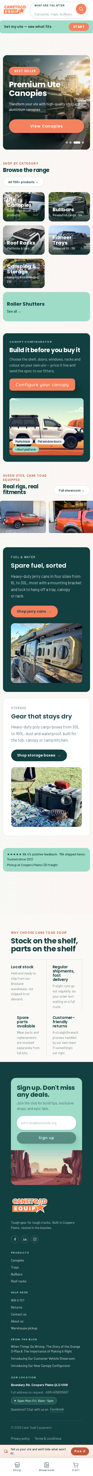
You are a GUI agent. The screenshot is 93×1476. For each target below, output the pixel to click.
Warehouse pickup (24, 1328)
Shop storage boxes (39, 755)
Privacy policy (20, 1438)
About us (17, 1321)
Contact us (19, 1314)
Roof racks (19, 1281)
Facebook (57, 1409)
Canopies (17, 1260)
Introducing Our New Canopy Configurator (40, 1365)
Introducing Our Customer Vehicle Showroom (43, 1358)
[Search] (81, 9)
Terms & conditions (48, 1438)
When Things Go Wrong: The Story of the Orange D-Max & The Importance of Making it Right (45, 1348)
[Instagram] (35, 1239)
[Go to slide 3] (76, 142)
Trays (15, 1267)
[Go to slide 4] (83, 142)
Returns (16, 1307)
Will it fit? (17, 1300)
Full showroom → (72, 490)
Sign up (46, 1137)
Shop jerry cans (34, 611)
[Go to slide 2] (70, 142)
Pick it (80, 1451)
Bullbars (17, 1274)
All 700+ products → (23, 182)
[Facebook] (15, 1239)
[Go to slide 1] (67, 142)
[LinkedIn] (25, 1239)
